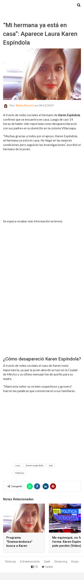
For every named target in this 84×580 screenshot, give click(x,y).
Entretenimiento (30, 561)
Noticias (19, 472)
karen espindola (34, 465)
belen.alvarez (24, 105)
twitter (49, 566)
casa (17, 465)
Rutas (75, 561)
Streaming (60, 561)
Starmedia (42, 5)
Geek (47, 561)
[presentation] (74, 529)
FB (36, 566)
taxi (51, 465)
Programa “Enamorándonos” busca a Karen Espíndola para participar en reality (20, 546)
